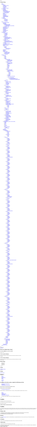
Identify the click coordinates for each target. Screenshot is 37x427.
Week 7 (7, 157)
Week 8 (7, 161)
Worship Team (6, 39)
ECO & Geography (7, 53)
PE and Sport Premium (5, 12)
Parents (2, 21)
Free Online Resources (7, 339)
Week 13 (7, 234)
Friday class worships (7, 38)
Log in (2, 345)
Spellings (9, 71)
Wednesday (9, 139)
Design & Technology (7, 126)
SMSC (4, 45)
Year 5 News (6, 20)
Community (6, 33)
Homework (4, 129)
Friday (8, 145)
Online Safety (4, 23)
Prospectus (4, 14)
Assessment (7, 87)
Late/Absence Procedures (6, 22)
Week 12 (7, 336)
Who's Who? (4, 6)
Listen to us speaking (8, 104)
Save (6, 426)
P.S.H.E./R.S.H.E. (7, 118)
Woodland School (5, 344)
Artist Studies (7, 113)
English (5, 58)
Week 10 (7, 169)
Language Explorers (8, 102)
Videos (8, 76)
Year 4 (5, 56)
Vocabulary (9, 75)
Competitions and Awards (9, 96)
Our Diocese (4, 42)
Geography (6, 125)
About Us (3, 4)
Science (5, 88)
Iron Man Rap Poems (11, 77)
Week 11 (7, 173)
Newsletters (4, 18)
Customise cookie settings (9, 404)
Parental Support (9, 61)
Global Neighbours (5, 51)
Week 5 (7, 203)
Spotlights (9, 65)
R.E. (5, 85)
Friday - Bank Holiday (10, 210)
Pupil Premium (5, 15)
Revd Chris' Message (7, 40)
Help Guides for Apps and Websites (10, 25)
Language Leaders (8, 103)
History (5, 124)
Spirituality (4, 49)
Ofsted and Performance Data (6, 11)
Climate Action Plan (5, 10)
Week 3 (7, 250)
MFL (5, 128)
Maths (5, 80)
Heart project (3, 384)
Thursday (9, 140)
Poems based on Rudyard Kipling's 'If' (13, 78)
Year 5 (5, 57)
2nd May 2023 (7, 134)
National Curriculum (10, 60)
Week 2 (7, 141)
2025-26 (6, 46)
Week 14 (7, 238)
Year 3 (8, 66)
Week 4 (7, 199)
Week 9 (7, 165)
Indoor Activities (8, 340)
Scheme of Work (8, 86)
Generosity (6, 35)
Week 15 (7, 188)
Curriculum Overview (8, 82)
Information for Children (7, 24)
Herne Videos (4, 31)
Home (2, 3)
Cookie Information (4, 393)
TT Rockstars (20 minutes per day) (6, 389)
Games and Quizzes (7, 26)
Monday (8, 138)
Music (5, 97)
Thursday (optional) (10, 196)
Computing (6, 91)
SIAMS (4, 17)
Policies (4, 13)
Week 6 (7, 207)
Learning (3, 54)
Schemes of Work (8, 115)
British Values (4, 43)
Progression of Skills (10, 62)
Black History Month (7, 52)
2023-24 (6, 47)
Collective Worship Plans (7, 37)
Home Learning (3, 377)
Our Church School (5, 32)
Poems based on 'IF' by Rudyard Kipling (15, 79)
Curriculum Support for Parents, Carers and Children (9, 121)
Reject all (2, 404)
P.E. (5, 94)
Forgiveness (6, 34)
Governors (4, 7)
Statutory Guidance (8, 119)
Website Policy (3, 394)
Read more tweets (2, 372)
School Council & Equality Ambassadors (8, 44)
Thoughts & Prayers (8, 48)
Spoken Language (8, 59)
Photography (7, 112)
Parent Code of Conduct (6, 27)
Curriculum (4, 55)
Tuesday (8, 147)
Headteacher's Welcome (6, 5)
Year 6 (8, 68)
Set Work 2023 (6, 130)
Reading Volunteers (5, 28)
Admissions (4, 9)
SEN (5, 338)
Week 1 (7, 137)
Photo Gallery (4, 50)
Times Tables (7, 83)
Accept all (4, 404)
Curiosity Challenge (8, 90)
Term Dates (4, 29)
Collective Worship (5, 36)
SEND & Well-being (5, 16)
